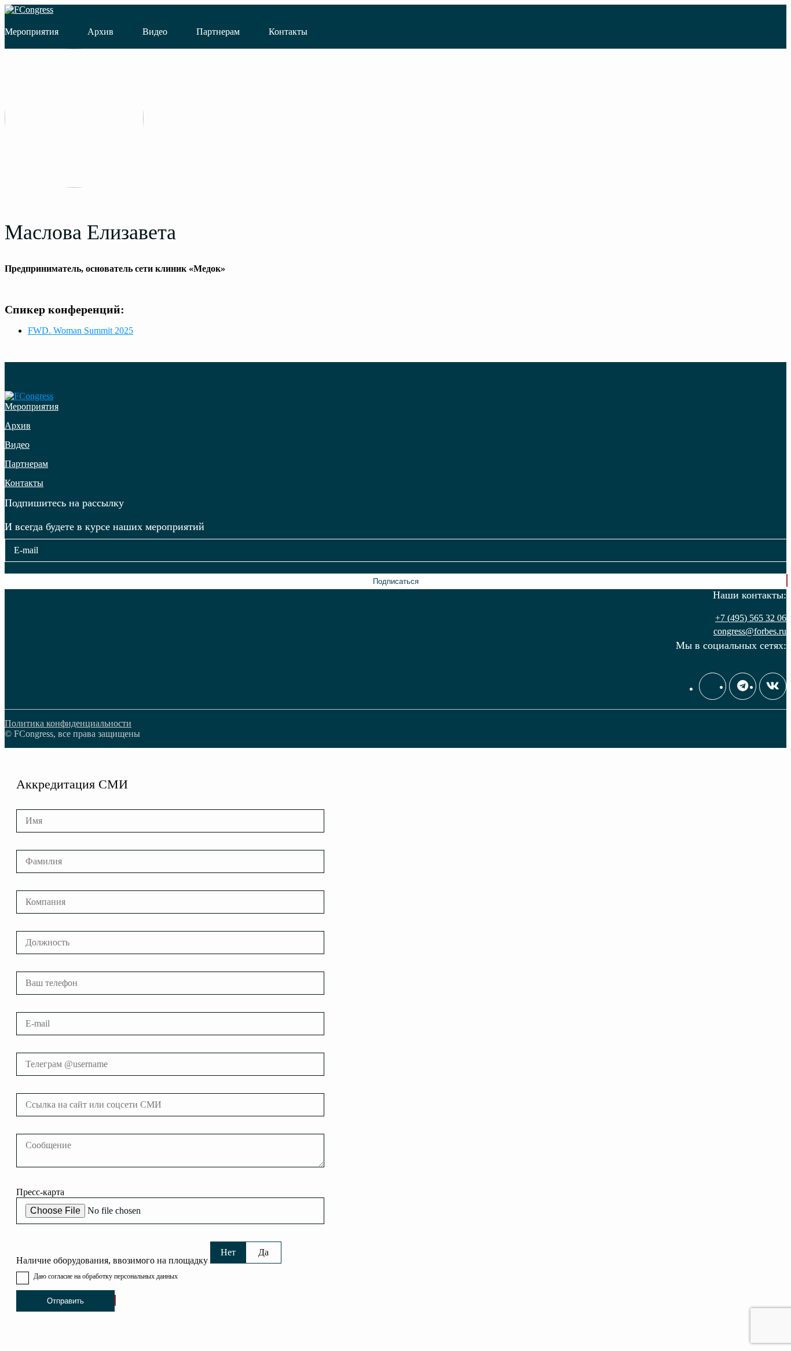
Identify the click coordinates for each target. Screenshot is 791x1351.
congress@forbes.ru (749, 631)
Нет (228, 1252)
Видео (154, 31)
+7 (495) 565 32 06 (750, 618)
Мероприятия (31, 31)
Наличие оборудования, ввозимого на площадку (112, 1260)
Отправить (65, 1301)
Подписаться (396, 581)
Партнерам (218, 31)
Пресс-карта (40, 1192)
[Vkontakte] (772, 686)
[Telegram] (742, 686)
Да (263, 1252)
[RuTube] (712, 686)
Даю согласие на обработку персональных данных (106, 1276)
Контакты (288, 31)
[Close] (778, 13)
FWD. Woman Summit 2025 (80, 330)
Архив (100, 31)
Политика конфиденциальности (68, 723)
